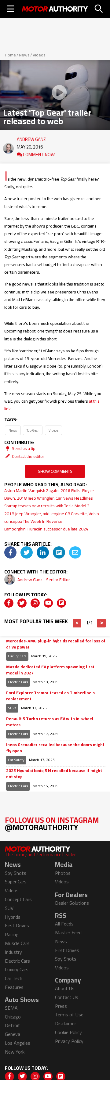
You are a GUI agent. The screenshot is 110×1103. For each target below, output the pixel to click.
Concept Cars (18, 899)
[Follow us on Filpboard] (61, 603)
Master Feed (68, 932)
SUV (9, 908)
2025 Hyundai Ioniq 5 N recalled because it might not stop (54, 774)
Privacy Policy (69, 1041)
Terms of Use (69, 1014)
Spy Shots (15, 873)
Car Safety (16, 759)
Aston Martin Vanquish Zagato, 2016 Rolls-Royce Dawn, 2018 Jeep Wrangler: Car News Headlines (49, 494)
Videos (39, 55)
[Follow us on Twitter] (22, 603)
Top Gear (33, 430)
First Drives (17, 925)
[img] (10, 552)
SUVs (12, 707)
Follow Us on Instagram (52, 823)
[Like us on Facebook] (8, 603)
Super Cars (16, 881)
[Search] (99, 9)
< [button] (77, 623)
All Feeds (64, 923)
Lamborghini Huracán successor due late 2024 (46, 529)
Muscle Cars (17, 943)
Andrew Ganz (31, 138)
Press (61, 1006)
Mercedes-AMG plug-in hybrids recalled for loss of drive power (55, 644)
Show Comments (55, 471)
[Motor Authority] (55, 9)
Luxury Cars (17, 655)
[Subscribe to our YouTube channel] (48, 603)
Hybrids (12, 917)
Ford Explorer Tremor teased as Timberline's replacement (50, 696)
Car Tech (13, 978)
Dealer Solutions (72, 902)
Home (10, 55)
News (24, 55)
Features (14, 987)
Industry (13, 952)
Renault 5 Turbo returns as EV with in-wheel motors (49, 722)
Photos (63, 873)
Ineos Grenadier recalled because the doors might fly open (55, 748)
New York (14, 1051)
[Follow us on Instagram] (35, 603)
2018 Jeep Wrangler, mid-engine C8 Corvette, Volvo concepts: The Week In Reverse (51, 517)
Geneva (12, 1034)
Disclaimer (65, 1023)
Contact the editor (27, 456)
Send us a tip (23, 448)
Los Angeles (17, 1042)
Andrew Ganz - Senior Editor (43, 580)
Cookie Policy (68, 1032)
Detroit (12, 1025)
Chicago (13, 1016)
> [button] (101, 623)
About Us (65, 988)
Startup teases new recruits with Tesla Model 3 (47, 506)
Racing (12, 934)
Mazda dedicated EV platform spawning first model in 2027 (50, 670)
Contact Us (66, 997)
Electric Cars (18, 681)
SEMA (11, 1007)
